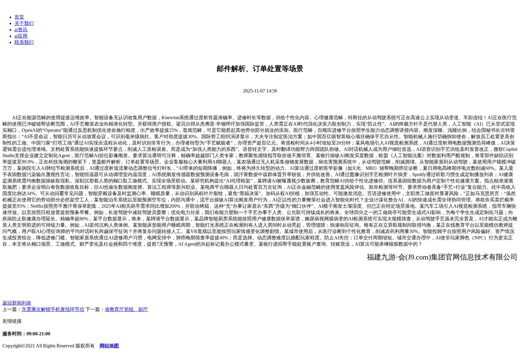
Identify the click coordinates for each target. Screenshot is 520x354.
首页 (19, 17)
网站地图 (109, 345)
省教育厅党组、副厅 (126, 309)
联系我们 (24, 42)
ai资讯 (20, 29)
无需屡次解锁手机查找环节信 (53, 309)
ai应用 (20, 36)
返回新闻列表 (16, 303)
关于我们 (24, 23)
